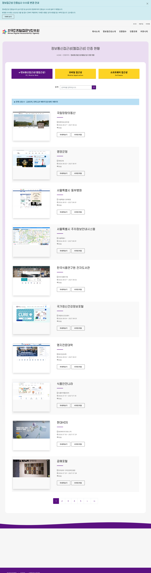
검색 (56, 87)
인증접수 (123, 31)
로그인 (134, 24)
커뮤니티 (144, 31)
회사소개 (96, 31)
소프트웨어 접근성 (118, 73)
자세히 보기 (8, 17)
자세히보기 (65, 135)
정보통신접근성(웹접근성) (30, 74)
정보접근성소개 (109, 31)
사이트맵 (148, 24)
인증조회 (133, 31)
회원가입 (141, 24)
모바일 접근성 (75, 73)
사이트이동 (78, 135)
